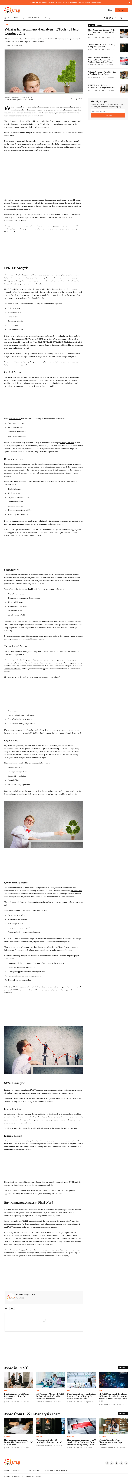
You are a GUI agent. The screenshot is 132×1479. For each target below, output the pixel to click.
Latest (91, 25)
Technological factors (12, 669)
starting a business (67, 443)
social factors (19, 589)
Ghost (34, 1476)
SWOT (33, 1090)
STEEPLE (48, 342)
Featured (99, 25)
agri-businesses (76, 891)
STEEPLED (58, 342)
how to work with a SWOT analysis (67, 1182)
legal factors (26, 763)
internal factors (40, 1114)
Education (102, 1437)
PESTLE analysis (11, 232)
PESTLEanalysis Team (14, 46)
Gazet (39, 1476)
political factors (15, 419)
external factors (41, 1141)
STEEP (40, 342)
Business (7, 1437)
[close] (129, 2)
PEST (6, 25)
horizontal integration (45, 1244)
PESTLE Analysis (14, 1476)
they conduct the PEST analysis (24, 339)
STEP (34, 342)
